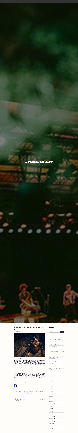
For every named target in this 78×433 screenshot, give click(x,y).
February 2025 (51, 388)
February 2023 (51, 413)
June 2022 (50, 426)
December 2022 (51, 416)
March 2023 (51, 411)
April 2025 (50, 386)
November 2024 (51, 389)
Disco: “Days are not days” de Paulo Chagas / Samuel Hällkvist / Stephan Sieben (28, 392)
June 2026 (50, 379)
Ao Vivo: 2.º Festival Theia (52, 366)
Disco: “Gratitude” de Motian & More (54, 344)
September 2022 (51, 421)
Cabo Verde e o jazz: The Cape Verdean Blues (55, 339)
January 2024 (51, 398)
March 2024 (51, 396)
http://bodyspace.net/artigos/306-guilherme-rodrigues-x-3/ (24, 382)
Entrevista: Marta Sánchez (53, 355)
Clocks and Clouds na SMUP (39, 391)
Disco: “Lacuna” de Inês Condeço (54, 361)
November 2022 (51, 418)
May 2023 (50, 408)
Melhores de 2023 (51, 363)
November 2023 (51, 401)
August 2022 (51, 423)
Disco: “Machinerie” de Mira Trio (53, 346)
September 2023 (51, 403)
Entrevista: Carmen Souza (53, 349)
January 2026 (51, 383)
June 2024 (50, 393)
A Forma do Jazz (39, 162)
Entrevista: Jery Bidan (52, 341)
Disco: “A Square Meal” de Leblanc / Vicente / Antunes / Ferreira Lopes (18, 392)
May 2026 (50, 381)
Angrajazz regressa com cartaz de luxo (55, 372)
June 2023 (50, 406)
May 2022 (50, 428)
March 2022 (51, 431)
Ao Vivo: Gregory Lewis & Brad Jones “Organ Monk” (56, 351)
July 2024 (50, 391)
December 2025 (51, 384)
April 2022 (50, 430)
